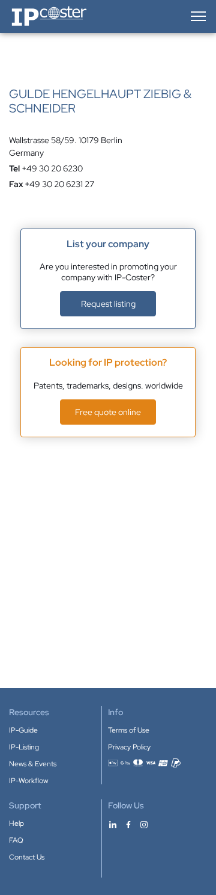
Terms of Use (128, 730)
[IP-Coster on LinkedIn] (113, 824)
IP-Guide (23, 730)
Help (16, 823)
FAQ (16, 840)
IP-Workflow (28, 781)
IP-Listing (24, 747)
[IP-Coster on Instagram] (144, 824)
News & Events (32, 764)
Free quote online (108, 412)
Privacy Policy (129, 747)
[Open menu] (197, 16)
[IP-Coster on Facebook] (128, 824)
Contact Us (26, 857)
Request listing (108, 303)
